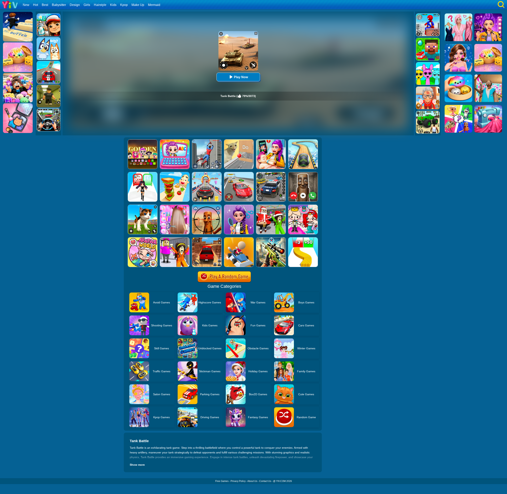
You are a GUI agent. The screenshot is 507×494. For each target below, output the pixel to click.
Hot (35, 5)
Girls (87, 5)
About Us (252, 481)
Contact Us (265, 481)
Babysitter (59, 5)
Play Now (241, 77)
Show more (137, 464)
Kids (113, 5)
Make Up (138, 5)
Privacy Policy (238, 481)
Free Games (222, 481)
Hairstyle (100, 5)
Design (75, 5)
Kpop (124, 5)
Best (45, 5)
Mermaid (154, 5)
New (26, 5)
